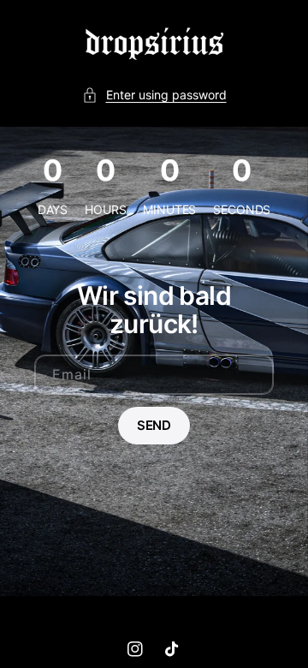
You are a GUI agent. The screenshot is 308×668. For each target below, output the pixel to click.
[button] (154, 94)
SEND (154, 425)
